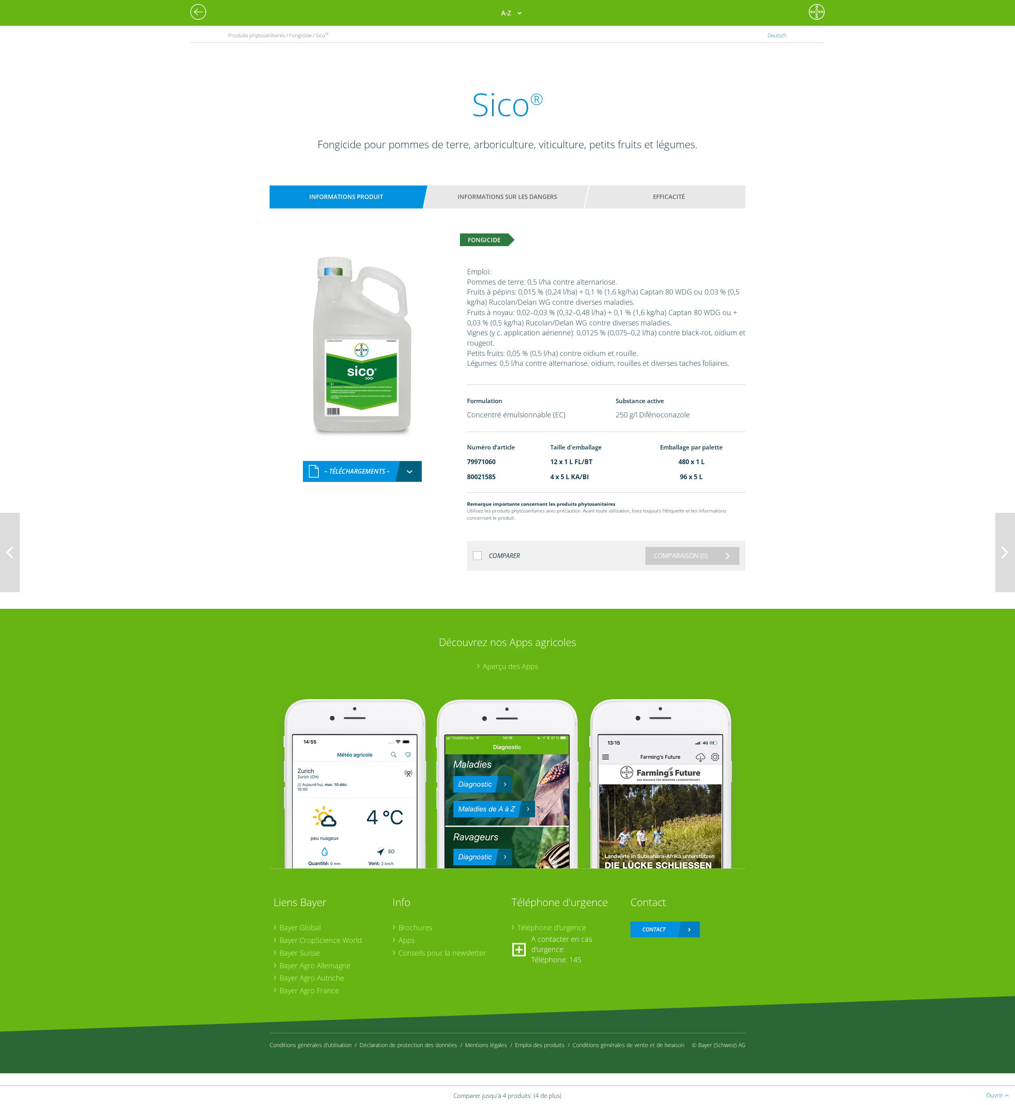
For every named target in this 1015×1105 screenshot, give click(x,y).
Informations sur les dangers (507, 197)
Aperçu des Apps (510, 666)
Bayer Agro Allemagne (315, 965)
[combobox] (362, 471)
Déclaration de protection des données (408, 1045)
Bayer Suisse (300, 953)
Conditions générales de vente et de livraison (628, 1045)
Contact (653, 929)
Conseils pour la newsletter (442, 953)
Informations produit (346, 197)
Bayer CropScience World (321, 940)
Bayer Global (300, 927)
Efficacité (669, 197)
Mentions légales (486, 1045)
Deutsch (777, 35)
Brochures (415, 927)
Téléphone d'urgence (551, 927)
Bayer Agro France (309, 990)
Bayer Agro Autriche (312, 978)
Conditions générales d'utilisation (311, 1045)
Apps (406, 940)
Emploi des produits (540, 1045)
